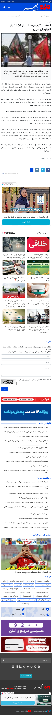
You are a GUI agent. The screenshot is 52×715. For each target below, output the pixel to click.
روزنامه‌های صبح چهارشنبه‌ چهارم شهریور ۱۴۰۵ (33, 498)
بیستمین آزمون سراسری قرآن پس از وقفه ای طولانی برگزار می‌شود (27, 461)
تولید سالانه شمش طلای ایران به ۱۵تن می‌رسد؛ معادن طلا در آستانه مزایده (26, 528)
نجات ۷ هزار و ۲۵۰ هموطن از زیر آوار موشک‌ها (33, 448)
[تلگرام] (39, 667)
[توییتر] (27, 667)
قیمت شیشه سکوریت (17, 581)
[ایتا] (13, 667)
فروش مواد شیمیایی (41, 592)
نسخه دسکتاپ (26, 675)
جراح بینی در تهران (43, 581)
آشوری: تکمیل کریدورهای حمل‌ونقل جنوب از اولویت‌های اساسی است (26, 427)
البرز (42, 16)
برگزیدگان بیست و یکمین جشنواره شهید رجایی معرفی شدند (28, 452)
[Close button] (50, 693)
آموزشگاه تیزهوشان (42, 596)
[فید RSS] (20, 667)
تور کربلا (18, 585)
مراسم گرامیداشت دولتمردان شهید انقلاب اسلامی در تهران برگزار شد (26, 432)
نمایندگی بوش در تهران (11, 596)
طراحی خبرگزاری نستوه (40, 711)
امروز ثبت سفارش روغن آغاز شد (37, 514)
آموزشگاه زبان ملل (44, 600)
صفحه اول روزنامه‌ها (42, 535)
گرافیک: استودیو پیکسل (21, 711)
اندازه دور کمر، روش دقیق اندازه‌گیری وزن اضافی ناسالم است (28, 493)
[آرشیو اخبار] (16, 667)
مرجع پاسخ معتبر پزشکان (11, 588)
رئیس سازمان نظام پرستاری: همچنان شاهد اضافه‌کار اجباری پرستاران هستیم (26, 508)
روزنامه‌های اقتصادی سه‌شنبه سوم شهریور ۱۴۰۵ (32, 572)
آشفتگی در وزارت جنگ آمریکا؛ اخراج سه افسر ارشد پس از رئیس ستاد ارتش (26, 442)
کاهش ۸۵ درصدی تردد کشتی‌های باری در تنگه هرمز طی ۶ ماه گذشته (26, 502)
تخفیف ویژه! (18, 703)
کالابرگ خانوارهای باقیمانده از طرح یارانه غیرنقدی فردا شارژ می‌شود (27, 482)
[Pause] (4, 210)
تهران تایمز (5, 600)
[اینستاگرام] (31, 667)
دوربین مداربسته (29, 588)
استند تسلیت (7, 585)
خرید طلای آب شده (43, 585)
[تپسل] (3, 184)
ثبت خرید (26, 222)
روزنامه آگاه (26, 603)
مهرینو (13, 600)
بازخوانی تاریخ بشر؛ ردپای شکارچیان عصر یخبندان (32, 436)
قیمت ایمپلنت (25, 592)
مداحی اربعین (44, 588)
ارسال (5, 389)
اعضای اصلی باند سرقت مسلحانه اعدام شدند (33, 518)
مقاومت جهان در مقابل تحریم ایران (37, 457)
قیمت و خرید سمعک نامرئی (27, 600)
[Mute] (8, 210)
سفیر (4, 581)
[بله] (35, 667)
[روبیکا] (24, 667)
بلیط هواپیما (27, 596)
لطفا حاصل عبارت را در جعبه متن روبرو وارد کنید (34, 380)
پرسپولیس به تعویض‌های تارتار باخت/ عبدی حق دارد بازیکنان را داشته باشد (26, 487)
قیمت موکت (29, 585)
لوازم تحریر (30, 581)
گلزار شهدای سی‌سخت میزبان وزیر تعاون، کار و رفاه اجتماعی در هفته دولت (26, 471)
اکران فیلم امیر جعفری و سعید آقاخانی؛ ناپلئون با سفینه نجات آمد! (26, 523)
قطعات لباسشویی (9, 592)
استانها (47, 16)
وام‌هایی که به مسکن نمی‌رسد (38, 466)
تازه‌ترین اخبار (45, 423)
